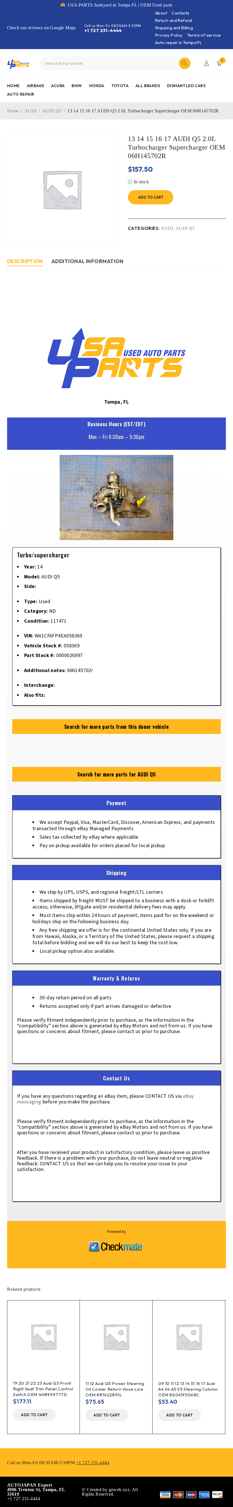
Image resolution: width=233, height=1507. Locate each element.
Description (25, 261)
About (161, 13)
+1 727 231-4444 (103, 30)
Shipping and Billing (174, 27)
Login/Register (206, 63)
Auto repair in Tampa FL (178, 42)
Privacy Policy (169, 35)
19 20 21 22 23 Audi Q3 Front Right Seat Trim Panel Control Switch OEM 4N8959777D (43, 1388)
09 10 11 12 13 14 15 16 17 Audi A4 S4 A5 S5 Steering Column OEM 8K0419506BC (188, 1389)
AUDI (30, 110)
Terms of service (204, 35)
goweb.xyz (119, 1489)
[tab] (25, 262)
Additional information (87, 261)
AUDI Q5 (52, 110)
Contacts (180, 13)
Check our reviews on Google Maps (41, 27)
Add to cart (150, 197)
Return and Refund (173, 20)
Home (13, 110)
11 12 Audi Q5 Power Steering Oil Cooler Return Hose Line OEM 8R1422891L (115, 1389)
